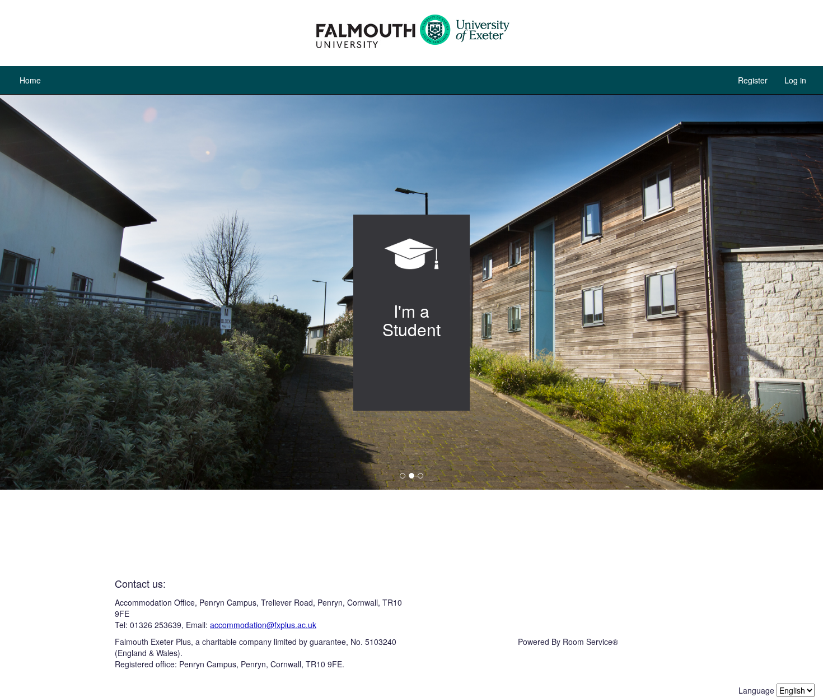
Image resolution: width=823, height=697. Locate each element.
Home (30, 80)
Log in (795, 80)
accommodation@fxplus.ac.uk (263, 624)
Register (753, 80)
